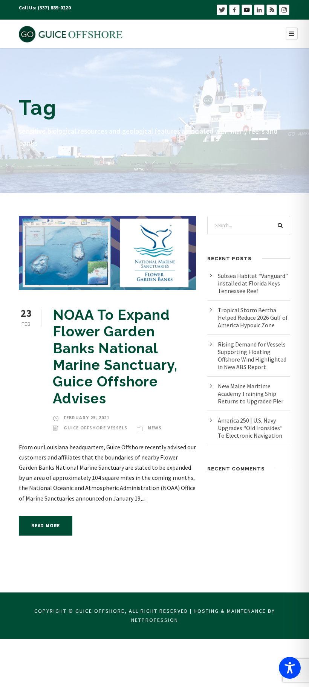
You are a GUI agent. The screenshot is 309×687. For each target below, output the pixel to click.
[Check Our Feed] (271, 9)
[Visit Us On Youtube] (246, 9)
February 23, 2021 (86, 417)
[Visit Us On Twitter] (222, 9)
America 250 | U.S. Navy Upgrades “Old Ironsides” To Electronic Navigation (250, 428)
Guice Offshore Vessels (95, 428)
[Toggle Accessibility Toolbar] (289, 667)
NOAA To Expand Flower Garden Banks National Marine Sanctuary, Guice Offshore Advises (115, 357)
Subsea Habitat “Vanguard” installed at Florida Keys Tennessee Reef (253, 283)
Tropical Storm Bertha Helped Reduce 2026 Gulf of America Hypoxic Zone (253, 317)
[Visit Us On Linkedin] (259, 9)
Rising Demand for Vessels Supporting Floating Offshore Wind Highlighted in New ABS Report (252, 355)
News (155, 428)
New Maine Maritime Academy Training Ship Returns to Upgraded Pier (250, 393)
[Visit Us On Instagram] (284, 9)
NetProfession (154, 620)
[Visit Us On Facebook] (234, 9)
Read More (45, 525)
